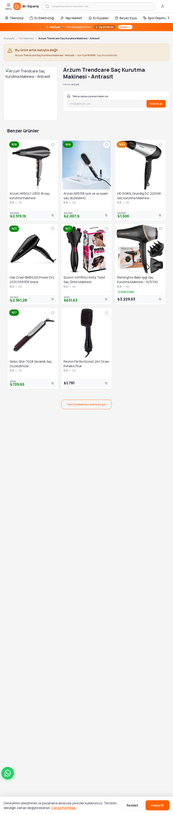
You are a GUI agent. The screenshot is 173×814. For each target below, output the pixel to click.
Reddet (132, 805)
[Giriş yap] (163, 6)
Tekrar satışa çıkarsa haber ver (90, 96)
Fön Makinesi (26, 38)
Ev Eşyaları (101, 18)
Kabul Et (157, 805)
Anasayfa (9, 38)
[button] (7, 773)
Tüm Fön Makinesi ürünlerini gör (86, 404)
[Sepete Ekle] (52, 215)
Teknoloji (16, 18)
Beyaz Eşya (128, 18)
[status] (86, 27)
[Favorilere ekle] (53, 144)
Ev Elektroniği (44, 18)
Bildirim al (156, 103)
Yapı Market (73, 18)
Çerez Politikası (63, 808)
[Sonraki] (168, 18)
